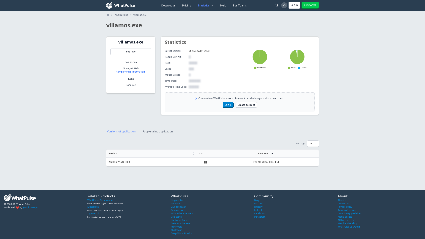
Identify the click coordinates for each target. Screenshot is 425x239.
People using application (157, 131)
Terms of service (347, 210)
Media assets (345, 216)
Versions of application (121, 131)
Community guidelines (350, 213)
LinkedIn (258, 210)
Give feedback (178, 206)
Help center (177, 200)
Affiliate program (347, 220)
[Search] (277, 5)
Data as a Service (180, 223)
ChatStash (176, 230)
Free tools (176, 226)
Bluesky (258, 206)
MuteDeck (93, 206)
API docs (175, 203)
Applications (121, 14)
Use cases (176, 216)
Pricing (186, 5)
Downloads (168, 5)
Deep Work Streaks (181, 233)
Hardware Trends (180, 220)
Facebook (259, 213)
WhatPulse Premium (182, 213)
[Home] (108, 15)
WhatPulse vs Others (349, 226)
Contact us (344, 203)
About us (342, 200)
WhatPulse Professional (100, 200)
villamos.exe (140, 14)
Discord (258, 203)
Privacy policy (345, 206)
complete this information (130, 71)
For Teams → (241, 5)
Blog (256, 200)
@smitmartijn (30, 207)
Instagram (259, 216)
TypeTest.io (93, 213)
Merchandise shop (347, 223)
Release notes (178, 210)
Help (223, 5)
